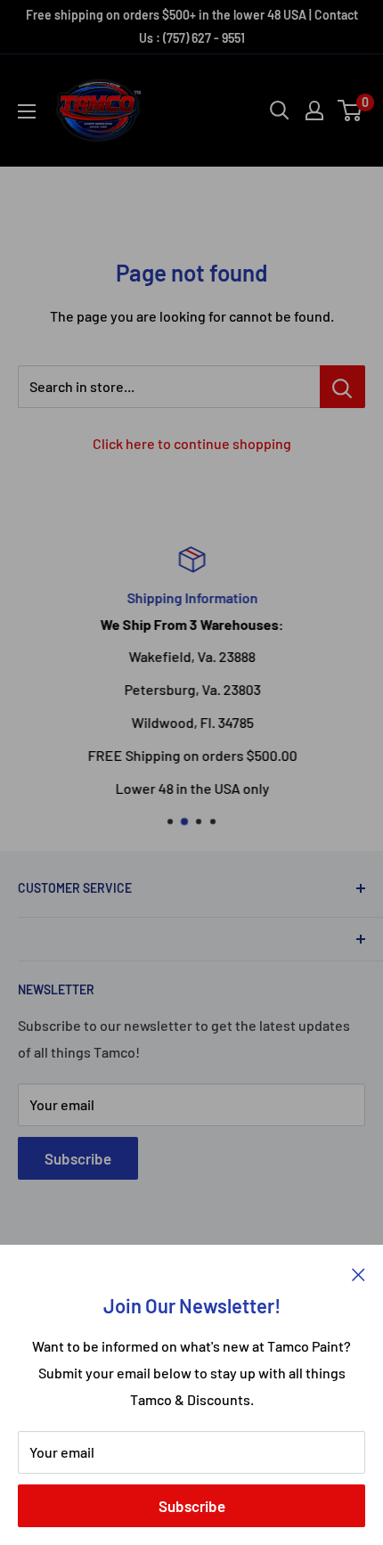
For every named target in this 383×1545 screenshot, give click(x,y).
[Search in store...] (342, 386)
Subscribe (192, 1506)
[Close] (358, 1272)
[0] (350, 110)
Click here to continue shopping (192, 443)
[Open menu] (27, 111)
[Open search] (279, 110)
